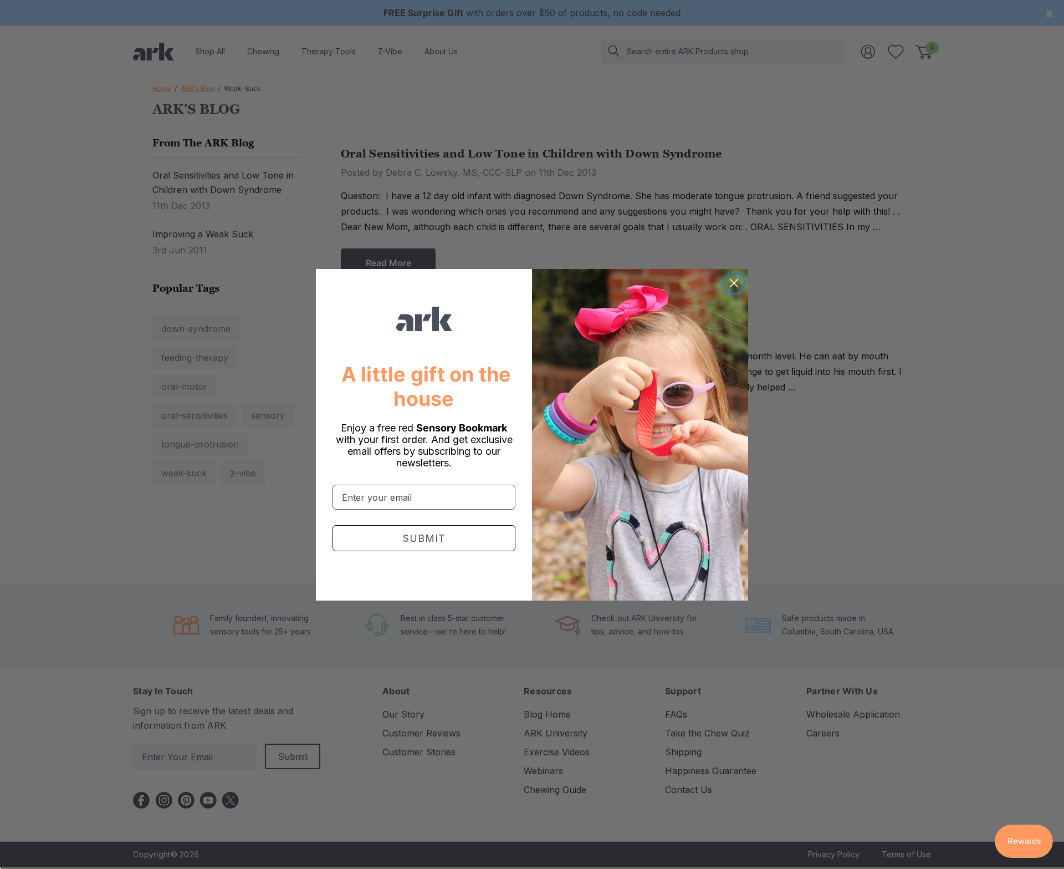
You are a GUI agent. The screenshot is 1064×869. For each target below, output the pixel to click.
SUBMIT (424, 538)
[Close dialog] (734, 283)
